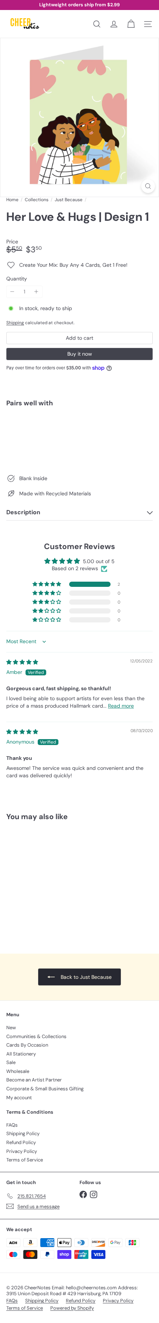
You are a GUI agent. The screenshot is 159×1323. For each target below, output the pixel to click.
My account (19, 1097)
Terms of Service (24, 1160)
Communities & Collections (36, 1036)
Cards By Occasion (27, 1045)
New (11, 1027)
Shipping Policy (23, 1133)
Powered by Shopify (72, 1308)
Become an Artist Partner (34, 1080)
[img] (22, 662)
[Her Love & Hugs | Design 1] (79, 438)
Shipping (15, 323)
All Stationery (21, 1054)
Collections (36, 199)
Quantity (16, 279)
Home (12, 199)
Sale (11, 1062)
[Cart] (130, 24)
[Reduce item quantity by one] (12, 292)
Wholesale (17, 1071)
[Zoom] (148, 186)
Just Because (68, 199)
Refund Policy (21, 1142)
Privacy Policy (21, 1151)
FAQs (12, 1125)
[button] (47, 584)
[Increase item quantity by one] (36, 292)
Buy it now (79, 353)
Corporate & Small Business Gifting (45, 1089)
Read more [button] (121, 705)
